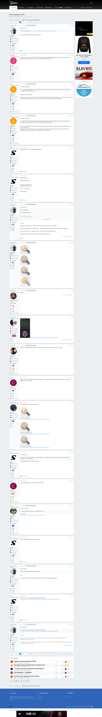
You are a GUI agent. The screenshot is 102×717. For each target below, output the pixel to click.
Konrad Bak (12, 290)
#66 (72, 176)
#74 (72, 452)
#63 (72, 84)
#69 (72, 290)
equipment (29, 16)
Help (88, 706)
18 (27, 22)
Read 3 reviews (15, 111)
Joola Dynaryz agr (15, 330)
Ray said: (23, 28)
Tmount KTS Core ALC (16, 66)
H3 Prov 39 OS (15, 41)
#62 (72, 55)
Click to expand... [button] (46, 219)
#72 (72, 377)
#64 (72, 115)
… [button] (25, 22)
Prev (12, 22)
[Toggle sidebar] (92, 11)
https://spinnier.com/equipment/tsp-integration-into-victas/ (43, 30)
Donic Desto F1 (15, 417)
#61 (72, 25)
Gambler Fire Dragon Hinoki (18, 413)
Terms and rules (75, 706)
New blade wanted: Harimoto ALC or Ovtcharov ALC (29, 665)
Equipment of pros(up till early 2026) (25, 661)
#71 (72, 345)
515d (68, 677)
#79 (72, 596)
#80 (72, 624)
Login (67, 696)
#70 (72, 317)
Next (31, 22)
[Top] (90, 707)
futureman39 (13, 402)
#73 (72, 402)
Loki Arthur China (15, 68)
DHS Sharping (15, 332)
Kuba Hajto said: (24, 86)
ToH (68, 664)
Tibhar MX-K (14, 160)
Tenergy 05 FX (15, 40)
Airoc (11, 84)
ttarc (68, 668)
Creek (11, 377)
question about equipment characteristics (26, 676)
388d (68, 669)
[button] (25, 7)
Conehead (69, 672)
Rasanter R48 (14, 100)
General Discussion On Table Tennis (21, 666)
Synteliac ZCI (14, 96)
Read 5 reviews (15, 313)
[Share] (70, 25)
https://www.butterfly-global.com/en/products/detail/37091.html (34, 434)
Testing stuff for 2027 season (18, 522)
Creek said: (23, 454)
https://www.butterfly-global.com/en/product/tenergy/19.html (44, 337)
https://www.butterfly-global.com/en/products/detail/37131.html (34, 419)
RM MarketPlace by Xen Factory (20, 710)
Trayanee (12, 55)
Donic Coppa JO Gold (16, 415)
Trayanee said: (24, 118)
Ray (11, 147)
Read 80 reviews (15, 373)
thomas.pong (13, 25)
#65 (72, 147)
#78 (72, 566)
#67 (72, 204)
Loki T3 (13, 70)
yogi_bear (12, 345)
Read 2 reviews (15, 398)
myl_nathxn (69, 661)
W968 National (15, 38)
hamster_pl (69, 675)
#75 (72, 480)
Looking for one (15, 520)
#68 (72, 242)
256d (68, 666)
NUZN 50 (14, 98)
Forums (39, 696)
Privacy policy (83, 706)
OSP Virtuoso (14, 158)
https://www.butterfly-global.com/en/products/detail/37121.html (34, 447)
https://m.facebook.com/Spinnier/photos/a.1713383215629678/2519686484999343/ (39, 599)
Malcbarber (13, 317)
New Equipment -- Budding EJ (23, 672)
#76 (72, 505)
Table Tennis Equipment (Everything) (22, 662)
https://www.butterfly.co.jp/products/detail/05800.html (32, 515)
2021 (24, 16)
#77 (72, 537)
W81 (12, 518)
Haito (11, 505)
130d (68, 662)
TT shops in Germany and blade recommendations (29, 668)
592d (68, 673)
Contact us (39, 698)
